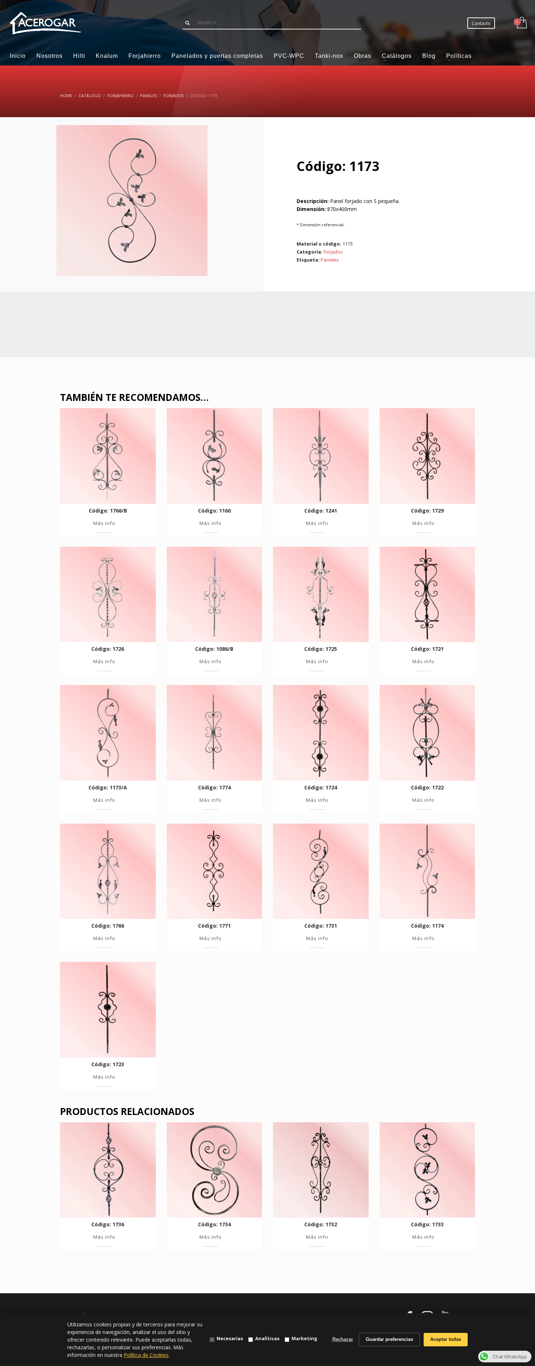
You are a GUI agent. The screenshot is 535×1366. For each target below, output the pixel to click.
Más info (104, 523)
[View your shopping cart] (521, 23)
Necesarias (230, 1338)
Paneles (330, 259)
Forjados (333, 251)
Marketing (304, 1338)
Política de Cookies (146, 1354)
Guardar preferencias (389, 1339)
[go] (187, 22)
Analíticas (267, 1338)
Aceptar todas (445, 1339)
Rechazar (342, 1339)
